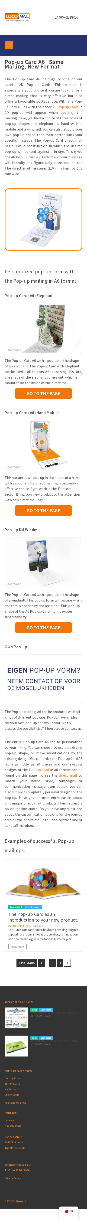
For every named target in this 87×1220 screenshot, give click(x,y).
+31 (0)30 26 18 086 (18, 1170)
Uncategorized (33, 907)
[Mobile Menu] (9, 45)
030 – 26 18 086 (68, 17)
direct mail (68, 775)
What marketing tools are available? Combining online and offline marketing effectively (54, 1012)
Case (34, 1037)
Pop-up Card (39, 769)
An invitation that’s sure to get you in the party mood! (54, 1040)
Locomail (18, 926)
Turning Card (12, 1083)
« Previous (27, 963)
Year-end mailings (15, 1102)
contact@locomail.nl (19, 1164)
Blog (34, 1009)
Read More (17, 946)
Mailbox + (10, 1089)
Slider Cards (12, 1094)
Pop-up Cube (13, 1078)
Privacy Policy (13, 1178)
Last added (46, 1009)
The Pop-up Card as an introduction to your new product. (43, 917)
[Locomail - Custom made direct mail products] (17, 17)
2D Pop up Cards (65, 107)
